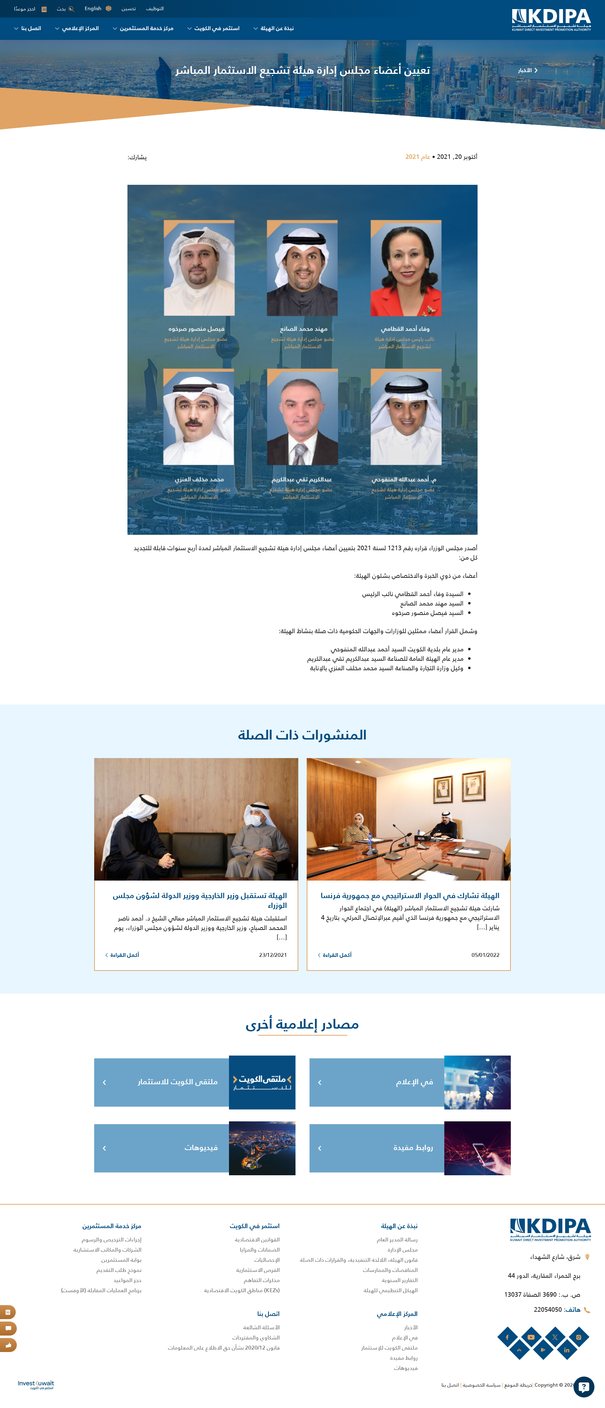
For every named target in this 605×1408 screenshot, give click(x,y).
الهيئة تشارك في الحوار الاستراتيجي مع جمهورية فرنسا (410, 896)
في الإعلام (414, 1082)
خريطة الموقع (518, 1385)
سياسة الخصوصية (482, 1385)
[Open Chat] (583, 1387)
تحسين (129, 8)
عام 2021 (417, 157)
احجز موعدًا (30, 9)
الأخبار (525, 70)
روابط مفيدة (413, 1148)
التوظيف (155, 8)
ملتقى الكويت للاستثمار (178, 1082)
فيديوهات (201, 1148)
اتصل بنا (450, 1385)
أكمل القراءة (337, 955)
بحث (61, 9)
